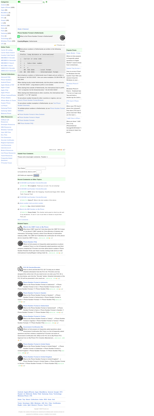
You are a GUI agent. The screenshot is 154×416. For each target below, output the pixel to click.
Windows (37, 403)
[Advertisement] (9, 189)
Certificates (57, 403)
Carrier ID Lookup (7, 50)
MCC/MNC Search (7, 65)
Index (41, 399)
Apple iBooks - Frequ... (74, 53)
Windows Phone (6, 41)
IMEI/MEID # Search (7, 63)
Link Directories (6, 145)
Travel (46, 405)
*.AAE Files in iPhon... (74, 118)
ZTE (2, 43)
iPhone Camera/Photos (8, 95)
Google (56, 392)
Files (50, 403)
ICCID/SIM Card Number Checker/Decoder (33, 183)
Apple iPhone (5, 92)
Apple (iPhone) (6, 7)
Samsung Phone (6, 108)
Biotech (34, 405)
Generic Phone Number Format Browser (30, 100)
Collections (35, 399)
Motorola (4, 25)
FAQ (50, 405)
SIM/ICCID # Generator (8, 70)
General (3, 15)
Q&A (29, 405)
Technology (4, 38)
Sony (2, 36)
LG (2, 23)
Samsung (4, 33)
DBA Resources (6, 127)
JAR (42, 403)
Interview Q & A (6, 148)
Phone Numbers (6, 79)
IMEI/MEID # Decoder (8, 58)
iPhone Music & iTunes (8, 100)
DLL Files (4, 135)
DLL (46, 403)
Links (25, 405)
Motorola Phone (6, 113)
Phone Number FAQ (26, 123)
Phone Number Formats (26, 120)
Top (23, 399)
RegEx (20, 405)
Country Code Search (8, 55)
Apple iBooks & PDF (7, 85)
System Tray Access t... (74, 68)
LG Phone (4, 105)
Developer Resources (8, 124)
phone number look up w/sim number (31, 203)
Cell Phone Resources (8, 153)
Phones (40, 405)
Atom (49, 399)
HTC (2, 17)
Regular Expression (7, 142)
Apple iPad (4, 90)
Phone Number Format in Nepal (29, 117)
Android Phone (6, 82)
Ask (53, 399)
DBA (32, 403)
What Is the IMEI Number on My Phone (31, 209)
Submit (36, 175)
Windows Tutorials (7, 129)
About (28, 399)
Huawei (3, 20)
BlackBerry (4, 12)
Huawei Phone (6, 103)
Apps (2, 10)
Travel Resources (6, 155)
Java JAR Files (6, 132)
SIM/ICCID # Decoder (8, 68)
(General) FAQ (5, 77)
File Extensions (6, 137)
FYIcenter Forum (6, 163)
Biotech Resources (7, 150)
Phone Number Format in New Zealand (31, 114)
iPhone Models (6, 98)
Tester (20, 403)
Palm (2, 30)
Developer (26, 403)
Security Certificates (7, 140)
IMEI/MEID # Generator (8, 60)
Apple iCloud (5, 87)
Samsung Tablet (6, 110)
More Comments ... (24, 219)
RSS (45, 399)
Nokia (3, 28)
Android (3, 5)
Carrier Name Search (8, 52)
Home (20, 29)
